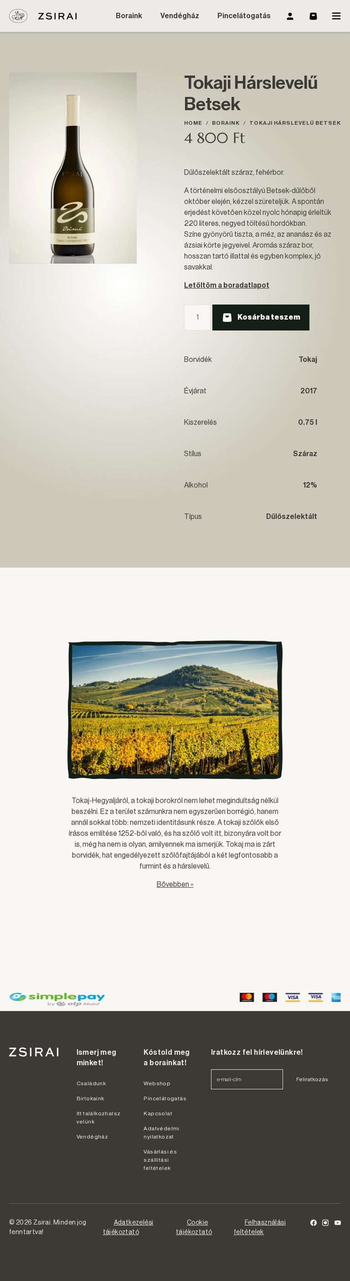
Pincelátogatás (244, 16)
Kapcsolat (158, 1113)
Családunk (91, 1083)
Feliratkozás (312, 1079)
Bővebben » (175, 884)
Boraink (129, 16)
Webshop (157, 1083)
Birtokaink (90, 1098)
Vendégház (179, 16)
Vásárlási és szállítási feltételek (160, 1160)
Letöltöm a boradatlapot (226, 285)
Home (193, 123)
